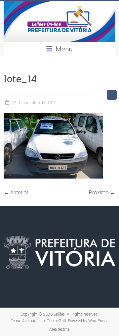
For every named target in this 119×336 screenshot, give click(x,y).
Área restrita (59, 329)
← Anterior (16, 192)
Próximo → (102, 192)
